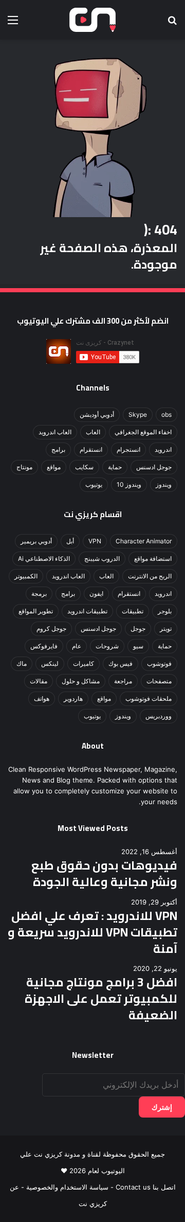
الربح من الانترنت (150, 576)
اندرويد (163, 449)
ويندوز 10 (129, 484)
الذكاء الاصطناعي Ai (44, 558)
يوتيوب (93, 484)
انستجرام (128, 449)
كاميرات (83, 663)
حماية (115, 467)
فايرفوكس (44, 646)
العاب (93, 432)
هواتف (41, 698)
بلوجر (165, 611)
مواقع (54, 467)
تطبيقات (132, 611)
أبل (70, 541)
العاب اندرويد (55, 432)
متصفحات (159, 681)
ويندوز (164, 484)
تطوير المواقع (35, 611)
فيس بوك (120, 663)
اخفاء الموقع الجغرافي (143, 432)
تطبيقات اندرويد (87, 611)
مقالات (38, 681)
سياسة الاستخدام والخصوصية (67, 1187)
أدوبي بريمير (36, 541)
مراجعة (123, 681)
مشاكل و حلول (81, 681)
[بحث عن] (172, 23)
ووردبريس (158, 716)
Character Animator (144, 541)
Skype (137, 414)
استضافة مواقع (153, 558)
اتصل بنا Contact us (146, 1187)
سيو (138, 646)
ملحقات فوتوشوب (148, 698)
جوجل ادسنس (154, 467)
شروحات (107, 646)
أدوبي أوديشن (97, 414)
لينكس (50, 663)
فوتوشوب (159, 663)
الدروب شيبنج (102, 558)
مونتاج (24, 467)
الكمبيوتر (26, 576)
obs (166, 414)
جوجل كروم (51, 628)
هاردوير (73, 698)
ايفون (96, 593)
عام (76, 646)
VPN (94, 541)
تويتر (166, 628)
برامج (58, 449)
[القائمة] (13, 23)
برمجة (39, 593)
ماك (21, 663)
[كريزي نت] (92, 19)
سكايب (84, 467)
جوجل (138, 628)
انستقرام (91, 449)
